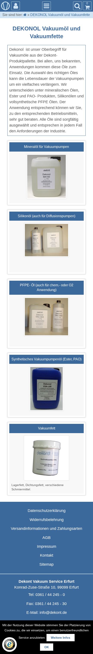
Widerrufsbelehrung (47, 520)
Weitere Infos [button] (60, 637)
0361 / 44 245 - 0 (50, 594)
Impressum (46, 546)
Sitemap (46, 564)
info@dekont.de (53, 612)
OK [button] (46, 647)
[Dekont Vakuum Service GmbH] (5, 6)
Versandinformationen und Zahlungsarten (46, 528)
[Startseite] (25, 15)
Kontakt (46, 555)
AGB (46, 537)
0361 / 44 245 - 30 (51, 604)
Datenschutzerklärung (47, 510)
